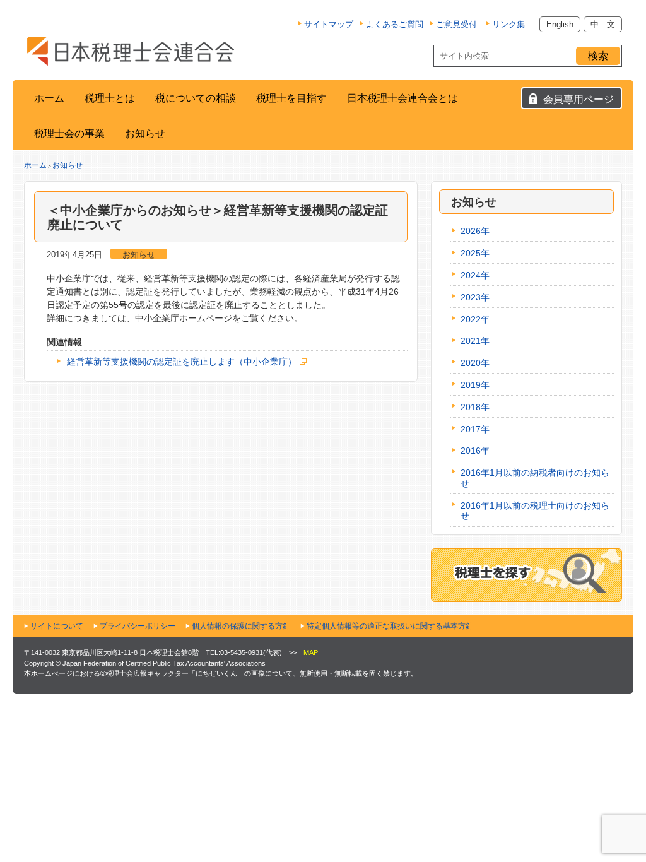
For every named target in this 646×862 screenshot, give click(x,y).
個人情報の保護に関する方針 (241, 626)
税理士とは (110, 98)
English (559, 24)
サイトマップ (328, 24)
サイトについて (56, 626)
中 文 (602, 24)
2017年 (475, 429)
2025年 (475, 253)
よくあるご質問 (394, 24)
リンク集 (508, 24)
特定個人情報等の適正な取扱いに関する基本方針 (390, 626)
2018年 (475, 407)
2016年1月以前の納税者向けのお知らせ (535, 478)
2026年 (475, 231)
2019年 (475, 385)
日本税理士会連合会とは (402, 98)
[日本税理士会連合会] (130, 51)
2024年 (475, 275)
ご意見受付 (456, 24)
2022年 (475, 319)
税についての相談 (195, 98)
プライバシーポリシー (137, 626)
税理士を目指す (291, 98)
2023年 (475, 297)
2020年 (475, 363)
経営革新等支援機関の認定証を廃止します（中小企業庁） (182, 362)
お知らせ (145, 133)
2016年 (475, 451)
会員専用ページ (578, 99)
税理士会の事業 (69, 133)
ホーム (49, 98)
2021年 (475, 341)
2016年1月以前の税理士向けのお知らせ (535, 510)
